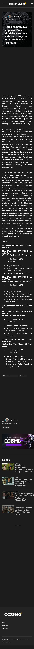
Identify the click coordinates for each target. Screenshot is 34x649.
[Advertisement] (17, 72)
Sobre (4, 623)
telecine (22, 376)
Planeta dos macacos (10, 376)
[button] (3, 4)
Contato (5, 626)
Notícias (6, 427)
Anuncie (5, 629)
